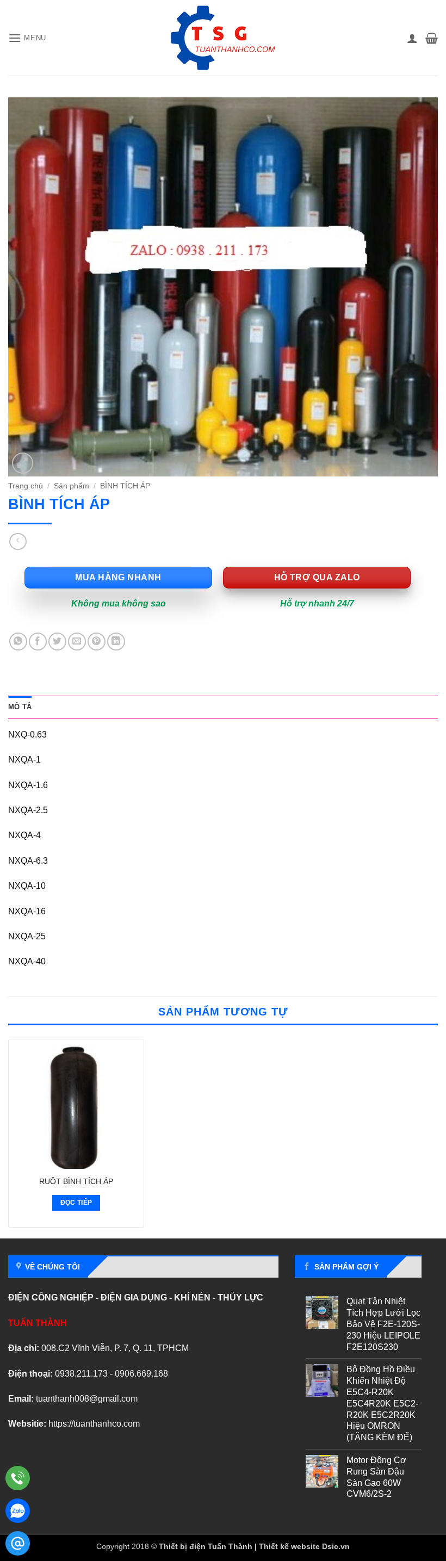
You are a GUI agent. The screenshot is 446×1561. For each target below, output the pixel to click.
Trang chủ (25, 486)
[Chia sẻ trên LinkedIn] (116, 642)
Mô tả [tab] (20, 707)
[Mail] (17, 1543)
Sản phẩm (71, 486)
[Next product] (17, 541)
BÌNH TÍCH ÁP (125, 486)
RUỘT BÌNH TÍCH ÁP (76, 1181)
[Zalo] (17, 1510)
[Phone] (17, 1478)
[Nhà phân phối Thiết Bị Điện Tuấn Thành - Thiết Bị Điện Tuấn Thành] (223, 38)
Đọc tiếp (76, 1202)
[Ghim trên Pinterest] (97, 642)
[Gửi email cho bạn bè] (77, 642)
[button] (27, 37)
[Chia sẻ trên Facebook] (38, 642)
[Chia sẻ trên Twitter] (57, 642)
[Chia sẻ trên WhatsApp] (18, 642)
